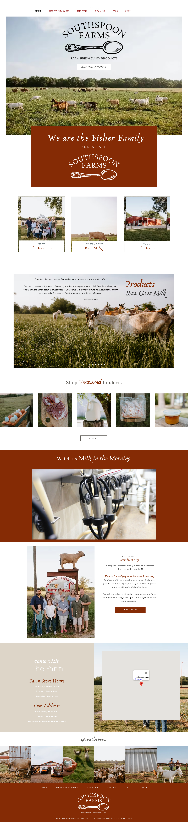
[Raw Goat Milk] (86, 364)
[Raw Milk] (83, 364)
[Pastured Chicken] (101, 364)
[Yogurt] (89, 364)
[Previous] (17, 321)
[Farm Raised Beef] (98, 364)
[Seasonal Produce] (104, 364)
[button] (153, 537)
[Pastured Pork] (95, 364)
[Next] (171, 321)
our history (129, 560)
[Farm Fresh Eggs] (92, 364)
